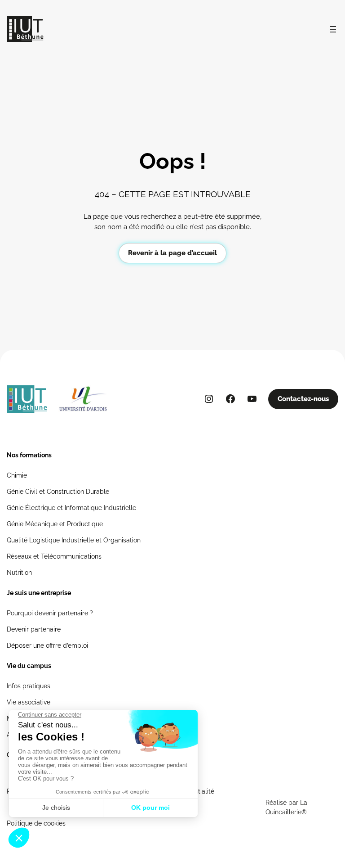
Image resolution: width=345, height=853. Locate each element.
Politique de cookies (36, 823)
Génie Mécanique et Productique (55, 524)
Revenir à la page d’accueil (172, 253)
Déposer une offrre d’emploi (47, 645)
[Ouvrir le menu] (332, 29)
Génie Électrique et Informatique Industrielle (71, 507)
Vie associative (28, 702)
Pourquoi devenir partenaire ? (50, 613)
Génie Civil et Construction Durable (58, 491)
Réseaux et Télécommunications (54, 556)
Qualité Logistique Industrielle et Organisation (74, 540)
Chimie (17, 475)
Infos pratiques (28, 686)
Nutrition (19, 572)
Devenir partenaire (34, 629)
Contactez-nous (303, 399)
